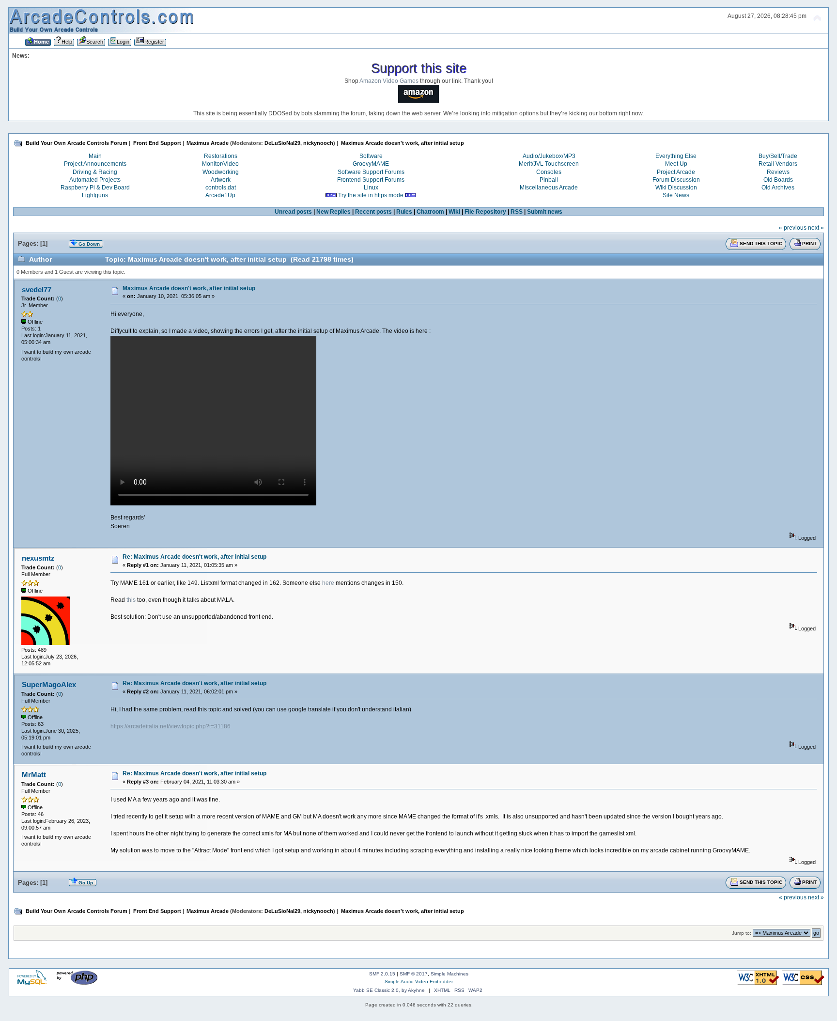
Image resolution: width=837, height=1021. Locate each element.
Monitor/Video (220, 163)
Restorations (220, 156)
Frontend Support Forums (370, 179)
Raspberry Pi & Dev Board (95, 187)
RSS (517, 211)
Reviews (778, 172)
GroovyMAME (371, 163)
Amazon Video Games (388, 81)
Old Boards (778, 179)
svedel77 (36, 289)
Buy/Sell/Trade (778, 156)
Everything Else (676, 156)
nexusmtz (38, 558)
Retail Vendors (778, 163)
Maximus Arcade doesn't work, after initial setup (189, 288)
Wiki (454, 211)
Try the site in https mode (370, 195)
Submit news (544, 211)
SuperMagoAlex (49, 684)
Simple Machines (449, 973)
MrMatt (34, 774)
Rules (404, 211)
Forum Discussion (676, 179)
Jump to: (741, 933)
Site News (676, 195)
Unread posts (293, 211)
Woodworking (220, 172)
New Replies (333, 211)
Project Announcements (95, 163)
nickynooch (318, 143)
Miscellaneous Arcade (549, 187)
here (328, 583)
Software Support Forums (371, 172)
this (131, 600)
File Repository (485, 211)
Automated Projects (95, 179)
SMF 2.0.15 (382, 973)
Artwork (221, 179)
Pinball (549, 179)
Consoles (548, 172)
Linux (371, 187)
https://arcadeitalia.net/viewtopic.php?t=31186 (170, 726)
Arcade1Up (220, 195)
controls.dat (220, 187)
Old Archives (777, 187)
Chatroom (430, 211)
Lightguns (95, 195)
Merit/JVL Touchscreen (549, 163)
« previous (792, 227)
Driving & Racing (95, 172)
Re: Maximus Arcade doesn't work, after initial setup (194, 556)
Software (371, 156)
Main (95, 156)
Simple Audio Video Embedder (419, 981)
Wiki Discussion (676, 187)
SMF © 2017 (414, 973)
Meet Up (676, 163)
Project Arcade (676, 172)
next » (816, 227)
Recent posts (373, 211)
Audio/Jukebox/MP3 (549, 156)
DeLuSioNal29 (282, 143)
